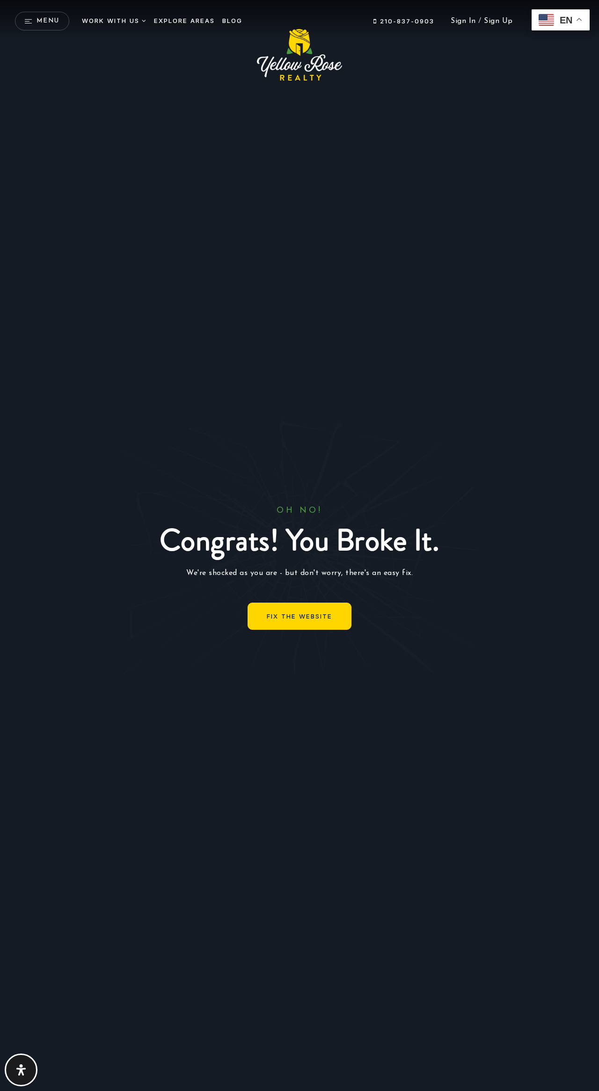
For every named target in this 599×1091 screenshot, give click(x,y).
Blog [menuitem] (232, 20)
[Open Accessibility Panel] (21, 1070)
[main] (299, 545)
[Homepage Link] (299, 54)
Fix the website (299, 616)
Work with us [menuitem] (110, 20)
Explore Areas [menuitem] (184, 20)
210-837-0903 (405, 21)
